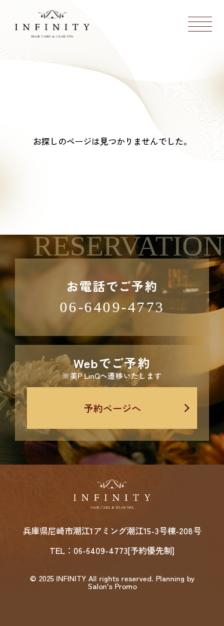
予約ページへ (112, 408)
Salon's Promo (112, 586)
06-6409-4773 (112, 307)
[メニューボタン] (200, 24)
